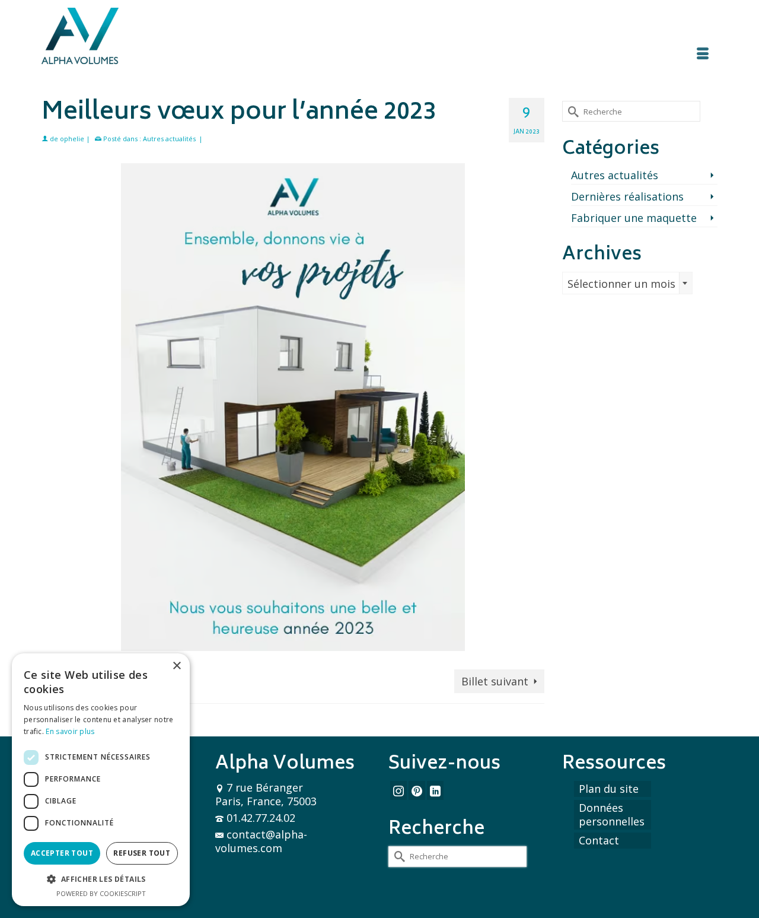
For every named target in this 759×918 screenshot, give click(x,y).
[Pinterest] (417, 790)
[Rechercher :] (631, 111)
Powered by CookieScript (101, 893)
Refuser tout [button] (141, 853)
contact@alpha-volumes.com (261, 841)
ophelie (72, 138)
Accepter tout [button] (62, 853)
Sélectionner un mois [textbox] (621, 284)
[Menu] (702, 56)
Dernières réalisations (627, 196)
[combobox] (627, 283)
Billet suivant (494, 681)
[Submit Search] (571, 111)
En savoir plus (70, 731)
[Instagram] (398, 790)
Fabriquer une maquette (634, 218)
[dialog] (101, 779)
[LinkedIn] (435, 790)
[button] (101, 879)
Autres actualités (169, 138)
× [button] (176, 666)
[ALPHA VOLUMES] (148, 35)
